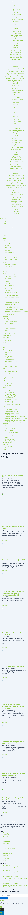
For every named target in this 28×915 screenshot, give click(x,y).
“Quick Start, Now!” (16, 50)
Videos (16, 95)
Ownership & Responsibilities (16, 23)
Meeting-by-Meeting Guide (16, 54)
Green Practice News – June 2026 (13, 560)
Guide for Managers (16, 52)
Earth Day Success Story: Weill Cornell (12, 799)
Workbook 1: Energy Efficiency (16, 68)
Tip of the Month (16, 88)
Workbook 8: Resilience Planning (16, 80)
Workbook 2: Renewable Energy (16, 69)
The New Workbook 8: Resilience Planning (13, 527)
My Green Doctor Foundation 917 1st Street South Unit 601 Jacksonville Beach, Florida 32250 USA (15, 878)
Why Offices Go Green (16, 42)
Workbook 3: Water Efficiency (16, 71)
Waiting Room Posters (16, 94)
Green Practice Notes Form (16, 90)
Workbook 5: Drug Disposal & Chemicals (16, 75)
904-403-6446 (6, 865)
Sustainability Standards (16, 57)
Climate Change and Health (16, 99)
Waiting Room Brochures (16, 87)
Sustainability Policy (16, 59)
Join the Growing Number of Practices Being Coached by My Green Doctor (13, 706)
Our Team (16, 16)
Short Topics (16, 106)
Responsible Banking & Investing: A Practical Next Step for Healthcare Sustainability (14, 593)
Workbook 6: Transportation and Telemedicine (16, 76)
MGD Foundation (16, 14)
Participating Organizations (16, 19)
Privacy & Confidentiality (16, 24)
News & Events (16, 104)
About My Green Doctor (9, 833)
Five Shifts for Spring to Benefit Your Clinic (13, 743)
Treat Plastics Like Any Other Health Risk (12, 634)
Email (1, 893)
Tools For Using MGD (8, 838)
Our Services (6, 834)
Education (5, 839)
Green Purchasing (16, 31)
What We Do (16, 12)
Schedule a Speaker (16, 97)
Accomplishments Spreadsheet (16, 62)
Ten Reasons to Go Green (16, 40)
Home (15, 4)
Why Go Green (6, 836)
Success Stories (16, 43)
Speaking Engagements (16, 35)
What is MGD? (16, 9)
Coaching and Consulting (16, 33)
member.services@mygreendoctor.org (12, 867)
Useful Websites (16, 92)
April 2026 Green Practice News (13, 667)
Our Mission (16, 11)
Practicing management (16, 30)
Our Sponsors (16, 21)
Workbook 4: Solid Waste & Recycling (16, 73)
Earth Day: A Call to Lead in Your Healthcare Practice (13, 774)
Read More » (5, 491)
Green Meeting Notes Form (16, 61)
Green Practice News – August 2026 (12, 476)
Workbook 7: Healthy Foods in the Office (16, 78)
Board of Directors (16, 17)
